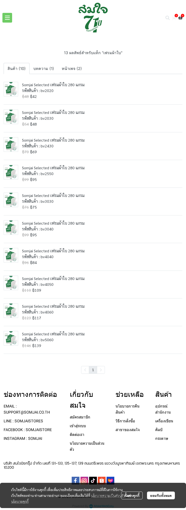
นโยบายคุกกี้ (20, 501)
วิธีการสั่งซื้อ (125, 421)
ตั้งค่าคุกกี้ (132, 495)
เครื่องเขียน (164, 421)
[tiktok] (93, 480)
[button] (167, 17)
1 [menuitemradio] (93, 369)
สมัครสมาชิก (80, 417)
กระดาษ (161, 438)
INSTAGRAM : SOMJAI (23, 438)
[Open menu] (7, 18)
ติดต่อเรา (77, 434)
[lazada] (110, 480)
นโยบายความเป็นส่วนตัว (108, 495)
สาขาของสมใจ (128, 429)
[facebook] (75, 480)
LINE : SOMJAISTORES (23, 421)
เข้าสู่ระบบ (78, 426)
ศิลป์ (159, 429)
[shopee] (102, 480)
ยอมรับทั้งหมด (161, 495)
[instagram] (84, 480)
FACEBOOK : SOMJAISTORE (28, 429)
